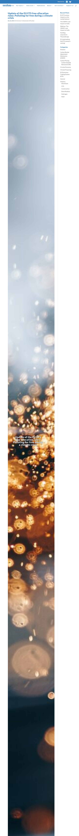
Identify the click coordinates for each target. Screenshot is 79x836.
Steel (33, 20)
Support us (69, 5)
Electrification (65, 91)
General (62, 79)
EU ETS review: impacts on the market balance (64, 17)
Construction (65, 89)
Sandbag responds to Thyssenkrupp (64, 34)
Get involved (59, 5)
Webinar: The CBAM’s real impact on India (65, 28)
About (49, 5)
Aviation (62, 49)
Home (12, 5)
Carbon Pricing (64, 60)
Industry (62, 81)
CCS (62, 86)
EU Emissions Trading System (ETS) (23, 20)
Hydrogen (64, 94)
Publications (41, 5)
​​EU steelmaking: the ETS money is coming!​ (65, 41)
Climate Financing (65, 70)
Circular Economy (65, 67)
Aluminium (64, 83)
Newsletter (61, 1)
